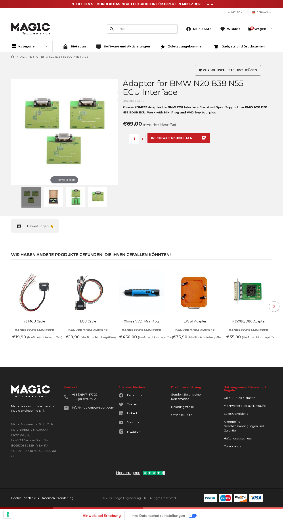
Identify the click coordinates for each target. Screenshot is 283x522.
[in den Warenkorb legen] (18, 347)
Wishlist (233, 29)
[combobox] (142, 28)
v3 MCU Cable (34, 321)
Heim (12, 56)
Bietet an (78, 46)
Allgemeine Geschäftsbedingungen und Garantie (244, 426)
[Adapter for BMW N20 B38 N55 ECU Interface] (31, 197)
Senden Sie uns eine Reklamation (186, 397)
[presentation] (274, 306)
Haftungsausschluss (238, 438)
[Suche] (111, 29)
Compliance (233, 446)
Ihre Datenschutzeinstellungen (158, 515)
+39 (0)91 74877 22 (84, 394)
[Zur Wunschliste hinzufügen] (52, 272)
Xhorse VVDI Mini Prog (141, 321)
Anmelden (235, 12)
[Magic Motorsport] (30, 29)
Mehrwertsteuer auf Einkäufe (245, 405)
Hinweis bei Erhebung (102, 515)
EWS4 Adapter (195, 321)
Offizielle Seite (181, 414)
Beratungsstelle (182, 407)
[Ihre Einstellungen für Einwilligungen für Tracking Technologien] (8, 514)
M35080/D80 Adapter (248, 321)
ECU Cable (88, 321)
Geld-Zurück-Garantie (239, 398)
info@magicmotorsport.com (93, 407)
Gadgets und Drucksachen (243, 46)
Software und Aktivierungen (126, 46)
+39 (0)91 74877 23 (85, 399)
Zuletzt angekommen (185, 46)
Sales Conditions (236, 413)
